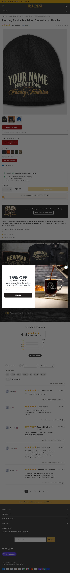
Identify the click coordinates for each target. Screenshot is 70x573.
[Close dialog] (66, 267)
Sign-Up (18, 295)
